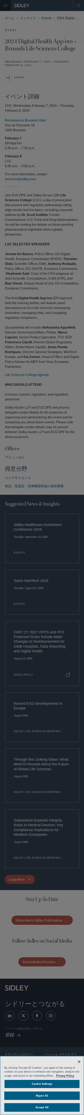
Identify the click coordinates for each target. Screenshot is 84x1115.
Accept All (42, 1107)
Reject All (42, 1095)
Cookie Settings (42, 1084)
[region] (42, 1085)
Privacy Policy (70, 1075)
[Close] (79, 1061)
